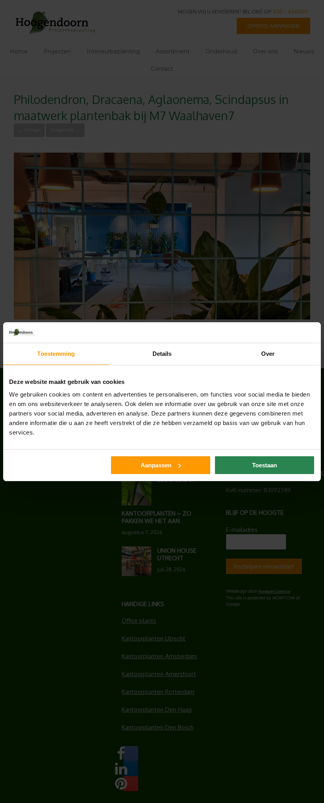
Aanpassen (156, 465)
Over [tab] (268, 353)
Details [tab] (162, 353)
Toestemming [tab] (56, 353)
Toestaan (264, 465)
